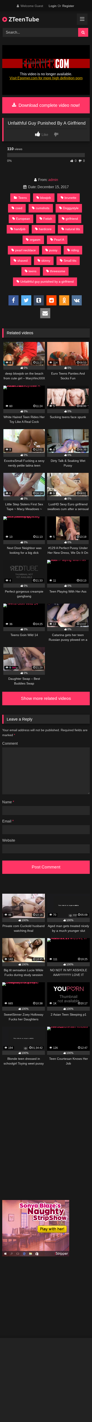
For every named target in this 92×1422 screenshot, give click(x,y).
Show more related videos (46, 698)
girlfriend (72, 218)
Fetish (47, 218)
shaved (22, 260)
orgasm (35, 239)
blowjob (45, 197)
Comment (10, 743)
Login (52, 6)
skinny (45, 260)
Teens (22, 197)
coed (18, 208)
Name (8, 802)
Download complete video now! (48, 105)
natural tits (72, 229)
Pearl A (59, 239)
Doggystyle (71, 208)
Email (8, 821)
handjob (19, 229)
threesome (57, 271)
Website (8, 840)
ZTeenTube (23, 19)
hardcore (45, 229)
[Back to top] (78, 1408)
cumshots (42, 208)
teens (32, 271)
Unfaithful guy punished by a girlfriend (47, 281)
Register (68, 6)
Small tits (70, 260)
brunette (70, 197)
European (23, 218)
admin (53, 180)
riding (75, 250)
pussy (53, 250)
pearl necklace (25, 250)
